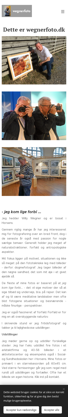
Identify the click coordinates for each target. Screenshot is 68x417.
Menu (62, 11)
